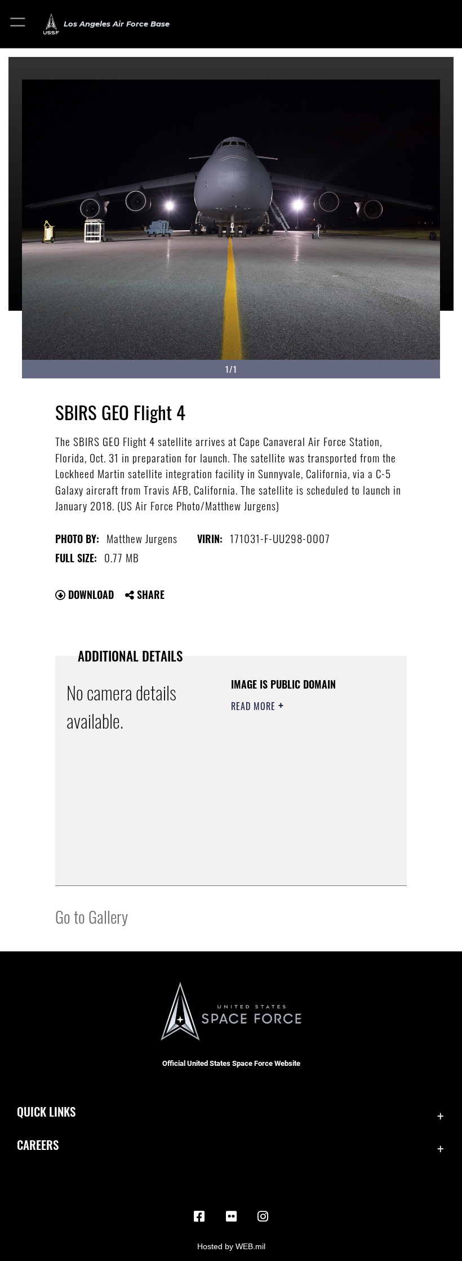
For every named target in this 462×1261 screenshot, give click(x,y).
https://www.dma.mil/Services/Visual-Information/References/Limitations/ (299, 864)
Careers (38, 1144)
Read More (254, 706)
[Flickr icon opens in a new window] (231, 1216)
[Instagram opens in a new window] (262, 1216)
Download (89, 594)
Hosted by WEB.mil (231, 1246)
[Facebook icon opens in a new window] (199, 1216)
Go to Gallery (91, 916)
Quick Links (46, 1111)
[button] (18, 24)
